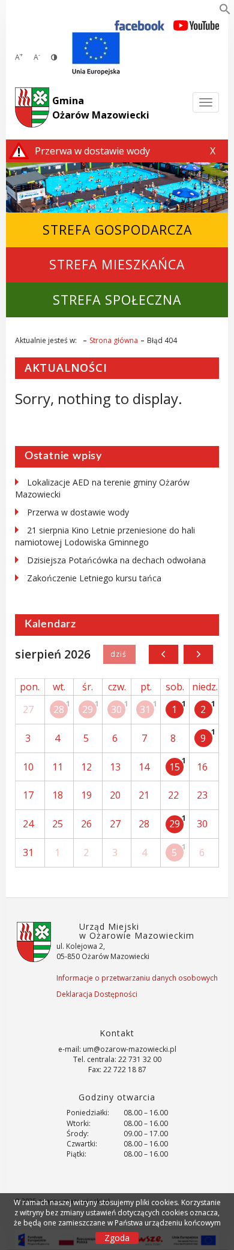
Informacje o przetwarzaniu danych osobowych (137, 978)
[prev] (163, 654)
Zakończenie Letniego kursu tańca (94, 578)
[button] (225, 11)
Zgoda (117, 1237)
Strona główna (113, 340)
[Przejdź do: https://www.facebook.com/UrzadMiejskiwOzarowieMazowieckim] (139, 25)
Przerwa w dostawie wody (78, 512)
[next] (198, 654)
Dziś (119, 654)
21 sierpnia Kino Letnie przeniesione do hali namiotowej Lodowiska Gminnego (105, 536)
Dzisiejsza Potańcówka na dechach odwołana (116, 560)
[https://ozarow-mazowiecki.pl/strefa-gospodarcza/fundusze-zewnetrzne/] (96, 53)
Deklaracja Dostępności (96, 994)
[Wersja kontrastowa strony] (54, 57)
